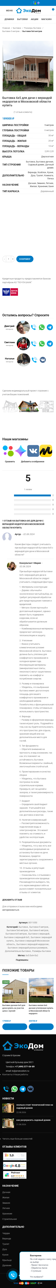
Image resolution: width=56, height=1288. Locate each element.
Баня (51, 186)
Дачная (32, 183)
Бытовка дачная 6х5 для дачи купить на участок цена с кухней (13, 1008)
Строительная (9, 1219)
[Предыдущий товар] (45, 36)
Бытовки (17, 28)
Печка (50, 178)
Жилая (33, 186)
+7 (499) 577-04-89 (25, 1066)
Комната (48, 175)
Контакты (7, 1074)
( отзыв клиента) (23, 112)
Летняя (49, 183)
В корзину (24, 259)
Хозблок (41, 172)
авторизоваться (10, 910)
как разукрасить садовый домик (33, 1120)
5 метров (49, 125)
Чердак (6, 1233)
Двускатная (47, 156)
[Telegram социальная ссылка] (27, 3)
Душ (33, 175)
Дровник (7, 1265)
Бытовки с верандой (38, 933)
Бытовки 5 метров (11, 31)
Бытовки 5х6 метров (32, 31)
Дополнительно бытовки (18, 951)
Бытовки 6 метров (38, 930)
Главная (6, 28)
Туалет (39, 175)
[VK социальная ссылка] (23, 3)
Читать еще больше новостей (17, 1139)
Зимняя (41, 183)
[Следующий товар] (52, 36)
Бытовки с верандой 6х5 (16, 937)
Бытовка (30, 161)
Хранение (43, 186)
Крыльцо (7, 1260)
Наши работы (21, 1074)
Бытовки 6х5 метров (16, 933)
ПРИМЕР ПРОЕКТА (18, 423)
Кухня (50, 172)
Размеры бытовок (33, 28)
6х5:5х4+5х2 (32, 955)
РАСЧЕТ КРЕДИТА (37, 292)
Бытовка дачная (44, 161)
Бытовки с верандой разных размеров (27, 947)
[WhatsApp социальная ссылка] (18, 3)
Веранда (32, 172)
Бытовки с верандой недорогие (32, 944)
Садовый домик (36, 164)
